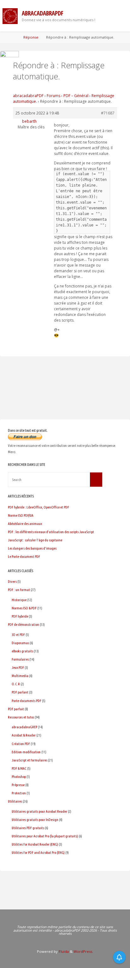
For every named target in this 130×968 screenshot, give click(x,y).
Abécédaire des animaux (25, 523)
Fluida (63, 951)
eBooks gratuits (22, 651)
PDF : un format (19, 590)
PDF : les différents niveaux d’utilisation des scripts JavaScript (51, 532)
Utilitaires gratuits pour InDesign (35, 819)
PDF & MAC (19, 768)
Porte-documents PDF (26, 701)
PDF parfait (16, 709)
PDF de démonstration (23, 624)
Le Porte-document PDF (24, 556)
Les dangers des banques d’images (32, 548)
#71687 (108, 113)
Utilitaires (15, 801)
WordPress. (83, 951)
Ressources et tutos (21, 717)
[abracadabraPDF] (10, 15)
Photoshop (19, 776)
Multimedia (20, 676)
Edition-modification (26, 752)
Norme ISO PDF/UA (20, 515)
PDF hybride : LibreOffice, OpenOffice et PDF (38, 507)
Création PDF (21, 744)
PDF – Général (75, 95)
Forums (53, 95)
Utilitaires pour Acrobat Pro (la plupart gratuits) (45, 836)
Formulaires (20, 659)
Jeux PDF (18, 667)
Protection (19, 793)
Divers (12, 581)
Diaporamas (20, 643)
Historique (19, 600)
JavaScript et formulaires (29, 760)
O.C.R (16, 684)
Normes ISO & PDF (24, 608)
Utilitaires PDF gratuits (28, 828)
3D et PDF (18, 634)
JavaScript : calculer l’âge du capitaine (35, 540)
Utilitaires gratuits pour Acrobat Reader (39, 811)
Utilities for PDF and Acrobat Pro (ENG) (38, 852)
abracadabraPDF (42, 13)
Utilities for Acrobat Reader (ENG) (35, 844)
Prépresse (18, 785)
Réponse (30, 37)
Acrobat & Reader (24, 735)
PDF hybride (20, 616)
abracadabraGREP (24, 727)
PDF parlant (20, 692)
